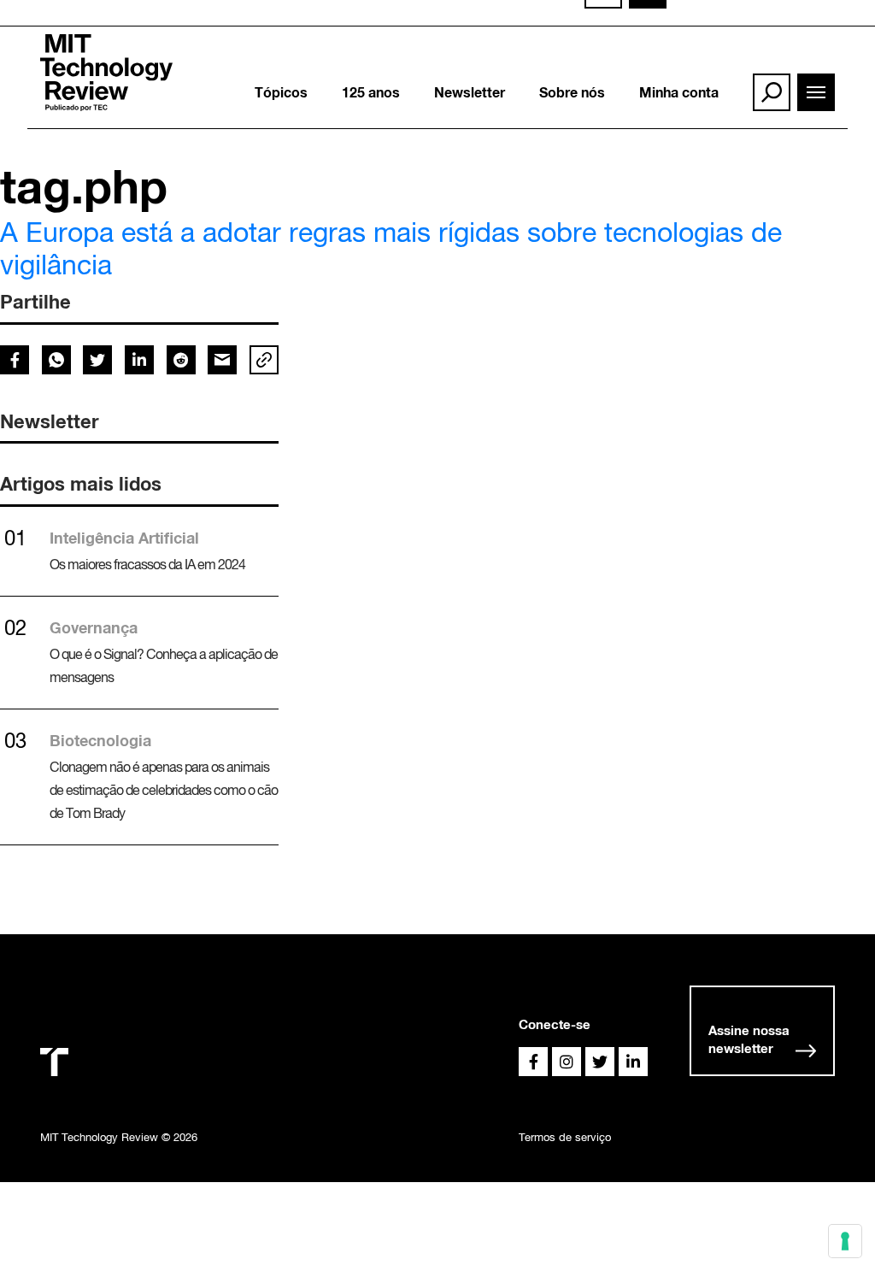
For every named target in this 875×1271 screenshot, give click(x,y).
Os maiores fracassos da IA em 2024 (147, 564)
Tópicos (281, 92)
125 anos (371, 92)
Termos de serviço (565, 1137)
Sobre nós (572, 92)
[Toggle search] (771, 92)
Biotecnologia (100, 740)
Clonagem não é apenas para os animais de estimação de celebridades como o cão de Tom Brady (164, 790)
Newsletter (469, 92)
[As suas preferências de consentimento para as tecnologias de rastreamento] (845, 1241)
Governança (94, 627)
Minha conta (679, 92)
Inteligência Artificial (124, 537)
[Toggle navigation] (816, 92)
